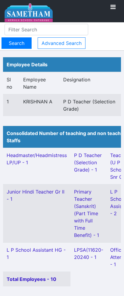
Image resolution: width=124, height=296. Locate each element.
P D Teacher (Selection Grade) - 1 (88, 162)
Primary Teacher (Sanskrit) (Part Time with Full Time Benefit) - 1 (86, 213)
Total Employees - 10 (31, 279)
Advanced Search (62, 43)
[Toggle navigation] (113, 6)
